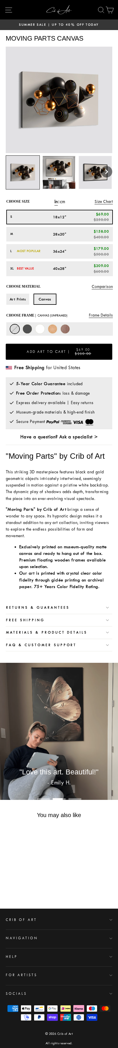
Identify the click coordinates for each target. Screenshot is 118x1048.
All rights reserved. (59, 1043)
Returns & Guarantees (38, 608)
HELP (11, 957)
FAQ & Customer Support (41, 645)
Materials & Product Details (46, 632)
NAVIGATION (22, 938)
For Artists (21, 975)
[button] (106, 171)
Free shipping (25, 620)
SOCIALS (16, 994)
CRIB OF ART (21, 920)
